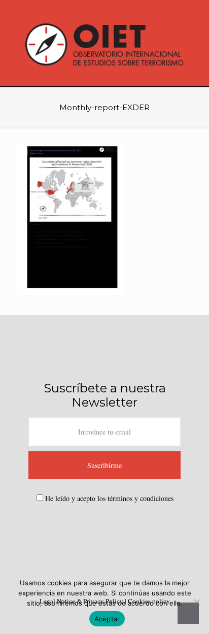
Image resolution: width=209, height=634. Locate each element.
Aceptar (107, 619)
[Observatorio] (104, 43)
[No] (196, 602)
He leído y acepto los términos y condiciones (109, 498)
